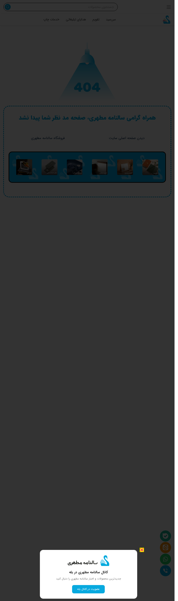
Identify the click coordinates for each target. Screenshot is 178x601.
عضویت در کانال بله (88, 589)
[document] (87, 300)
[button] (142, 550)
